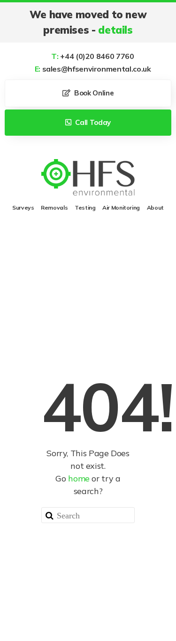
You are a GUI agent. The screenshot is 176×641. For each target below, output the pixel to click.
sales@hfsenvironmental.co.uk (93, 68)
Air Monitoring (121, 207)
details (115, 29)
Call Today (92, 122)
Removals (54, 207)
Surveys (23, 207)
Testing (85, 207)
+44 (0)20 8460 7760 (92, 56)
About (155, 207)
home (79, 478)
